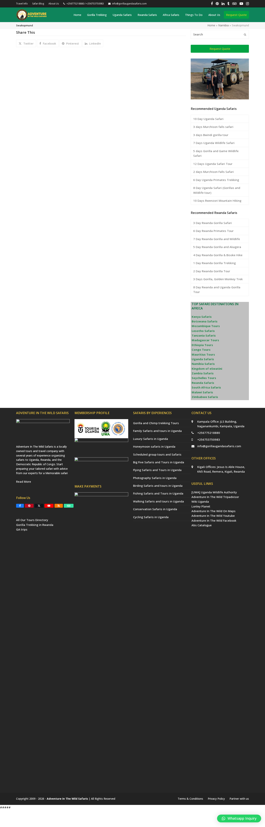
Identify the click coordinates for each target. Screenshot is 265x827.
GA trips (21, 529)
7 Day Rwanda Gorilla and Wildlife (216, 239)
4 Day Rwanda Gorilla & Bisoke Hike (217, 255)
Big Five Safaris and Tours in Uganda (158, 462)
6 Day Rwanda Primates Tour (213, 231)
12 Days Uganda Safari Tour (212, 164)
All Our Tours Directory (32, 520)
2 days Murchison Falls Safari (213, 172)
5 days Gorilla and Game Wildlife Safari (216, 153)
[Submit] (245, 34)
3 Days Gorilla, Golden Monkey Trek (218, 279)
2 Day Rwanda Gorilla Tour (211, 271)
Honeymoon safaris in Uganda (154, 446)
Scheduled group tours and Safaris (157, 454)
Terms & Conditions (190, 798)
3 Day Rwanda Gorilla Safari (212, 223)
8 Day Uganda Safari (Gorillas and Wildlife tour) (216, 190)
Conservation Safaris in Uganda (155, 509)
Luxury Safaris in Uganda (150, 439)
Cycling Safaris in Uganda (151, 517)
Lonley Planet (200, 506)
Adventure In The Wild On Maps (213, 511)
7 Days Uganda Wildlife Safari (214, 143)
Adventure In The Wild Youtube (213, 516)
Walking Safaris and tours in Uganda (158, 501)
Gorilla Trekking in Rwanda (34, 525)
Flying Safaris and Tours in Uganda (157, 470)
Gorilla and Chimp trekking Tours (156, 423)
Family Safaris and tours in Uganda (157, 431)
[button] (26, 43)
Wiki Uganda (200, 501)
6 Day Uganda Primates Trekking (216, 180)
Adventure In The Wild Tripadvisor (215, 497)
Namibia (223, 25)
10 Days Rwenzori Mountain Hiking (217, 200)
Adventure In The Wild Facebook (213, 520)
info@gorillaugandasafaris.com (219, 446)
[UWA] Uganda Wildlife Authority (214, 492)
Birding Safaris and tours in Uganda (158, 486)
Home (211, 25)
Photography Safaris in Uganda (155, 478)
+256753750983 (208, 439)
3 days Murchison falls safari (213, 127)
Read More (23, 481)
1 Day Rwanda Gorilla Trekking (214, 263)
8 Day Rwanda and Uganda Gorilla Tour (216, 289)
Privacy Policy (216, 798)
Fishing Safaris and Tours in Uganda (158, 493)
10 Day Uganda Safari (208, 119)
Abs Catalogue (201, 525)
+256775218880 (208, 433)
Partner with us (239, 798)
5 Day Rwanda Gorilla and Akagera (217, 247)
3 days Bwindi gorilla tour (210, 135)
